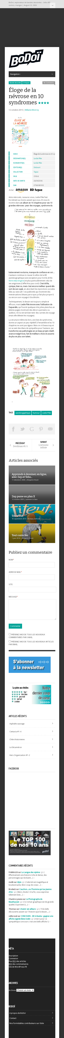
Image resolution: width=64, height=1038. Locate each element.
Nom (11, 560)
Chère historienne (17, 739)
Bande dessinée (15, 83)
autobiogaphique (23, 413)
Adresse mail (15, 572)
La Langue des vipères (30, 872)
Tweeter (22, 429)
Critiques (26, 83)
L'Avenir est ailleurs (28, 909)
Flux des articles (17, 961)
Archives (12, 990)
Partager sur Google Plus (32, 429)
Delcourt (37, 167)
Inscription (13, 956)
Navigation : (52, 5)
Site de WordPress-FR (18, 967)
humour (36, 413)
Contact (12, 1018)
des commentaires (18, 964)
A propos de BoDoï (17, 1013)
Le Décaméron (15, 747)
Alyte (19, 882)
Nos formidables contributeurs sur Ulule (26, 1023)
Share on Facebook (13, 429)
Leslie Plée (38, 158)
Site (11, 584)
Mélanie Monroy (32, 110)
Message (13, 597)
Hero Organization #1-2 (19, 755)
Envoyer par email (50, 429)
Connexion (13, 958)
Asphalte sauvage (16, 724)
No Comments (49, 83)
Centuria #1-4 (15, 732)
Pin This (41, 429)
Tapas (36, 172)
